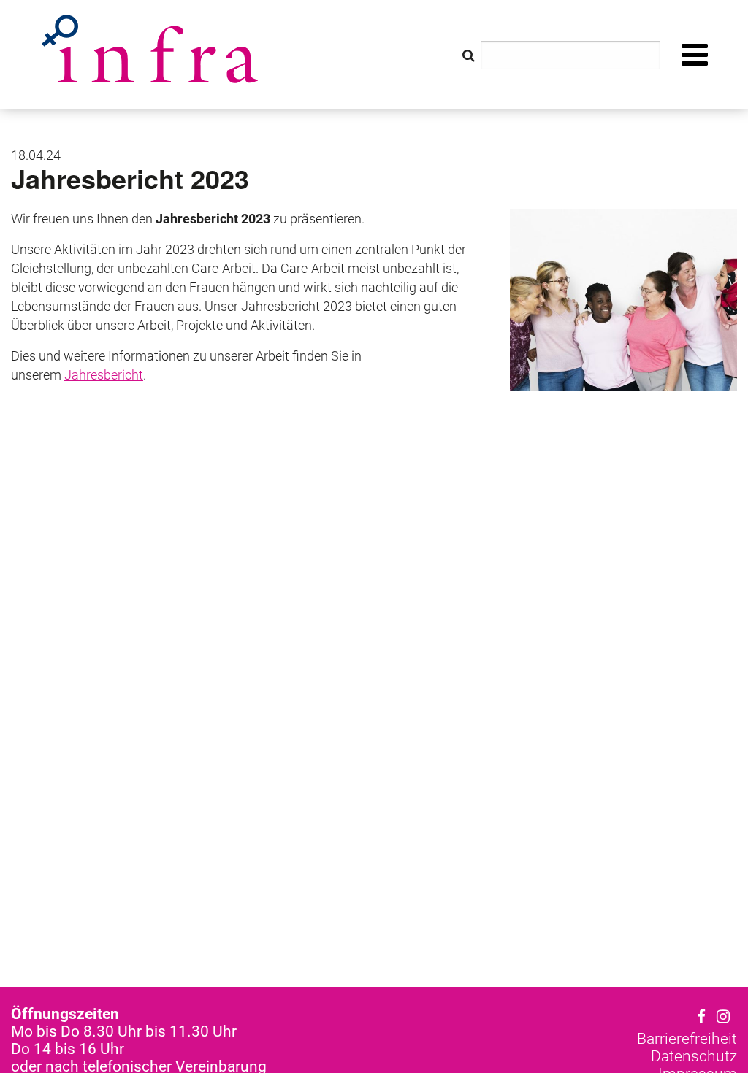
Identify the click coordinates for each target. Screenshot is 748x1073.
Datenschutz (694, 1056)
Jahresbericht (103, 374)
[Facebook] (701, 1017)
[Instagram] (723, 1017)
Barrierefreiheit (687, 1038)
